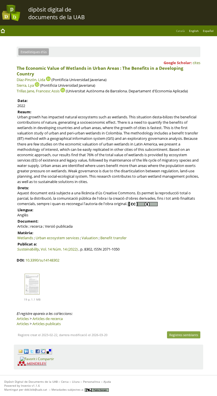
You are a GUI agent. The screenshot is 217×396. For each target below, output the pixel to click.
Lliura (76, 382)
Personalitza (91, 382)
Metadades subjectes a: (68, 389)
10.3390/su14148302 (42, 260)
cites (196, 62)
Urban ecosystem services (57, 237)
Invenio (26, 386)
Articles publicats (46, 323)
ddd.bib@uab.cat (35, 389)
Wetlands (25, 237)
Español (208, 31)
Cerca (65, 382)
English (194, 31)
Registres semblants (183, 335)
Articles (23, 318)
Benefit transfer (113, 237)
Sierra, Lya (25, 85)
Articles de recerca (47, 318)
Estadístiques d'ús (34, 52)
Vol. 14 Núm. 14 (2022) (59, 249)
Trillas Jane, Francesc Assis (38, 90)
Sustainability (28, 249)
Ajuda (107, 382)
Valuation (90, 237)
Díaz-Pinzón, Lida (31, 79)
